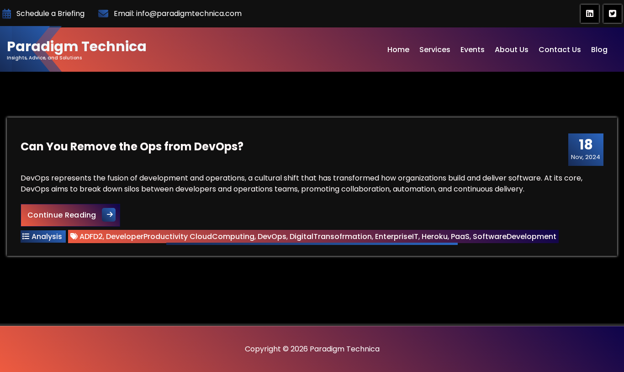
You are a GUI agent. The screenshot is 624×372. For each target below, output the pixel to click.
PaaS (460, 236)
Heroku (435, 236)
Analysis (47, 236)
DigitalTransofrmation (331, 236)
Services (434, 49)
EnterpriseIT (396, 236)
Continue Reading (73, 214)
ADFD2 (91, 236)
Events (472, 49)
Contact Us (560, 49)
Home (398, 49)
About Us (512, 49)
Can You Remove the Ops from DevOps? (132, 146)
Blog (599, 49)
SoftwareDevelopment (514, 236)
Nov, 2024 (585, 149)
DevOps (272, 236)
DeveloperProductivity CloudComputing (180, 236)
